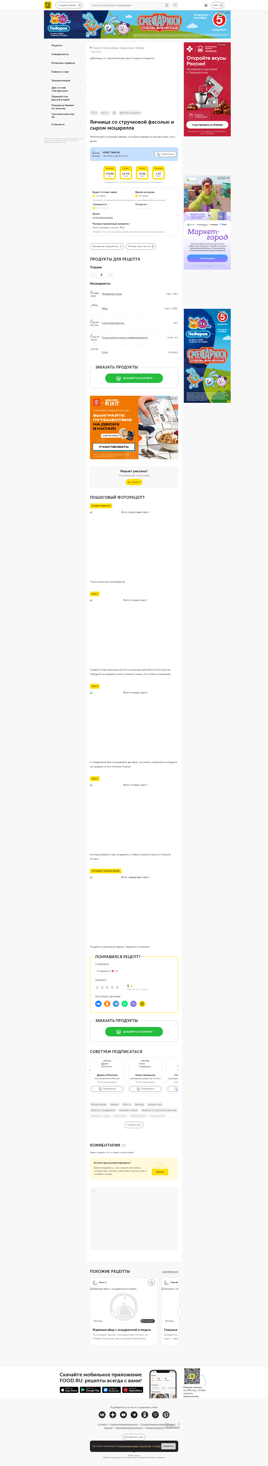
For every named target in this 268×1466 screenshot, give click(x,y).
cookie (157, 1446)
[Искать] (175, 5)
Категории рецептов (155, 1428)
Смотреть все (170, 1271)
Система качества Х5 (62, 116)
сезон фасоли (157, 1116)
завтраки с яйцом (128, 1110)
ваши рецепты (138, 1116)
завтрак (114, 1104)
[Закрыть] (179, 1424)
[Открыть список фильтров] (167, 5)
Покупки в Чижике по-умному (62, 107)
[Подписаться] (151, 1283)
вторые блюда (98, 1104)
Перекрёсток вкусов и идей (60, 98)
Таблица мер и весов (139, 246)
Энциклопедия (60, 80)
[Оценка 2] (102, 987)
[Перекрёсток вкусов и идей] (80, 98)
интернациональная (103, 217)
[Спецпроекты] (80, 54)
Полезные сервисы (63, 62)
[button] (90, 1070)
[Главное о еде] (80, 72)
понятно (168, 1446)
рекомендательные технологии (135, 1446)
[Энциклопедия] (80, 80)
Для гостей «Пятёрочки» (59, 89)
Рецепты (56, 45)
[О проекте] (80, 124)
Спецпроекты (60, 54)
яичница (139, 1104)
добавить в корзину (138, 378)
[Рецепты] (80, 45)
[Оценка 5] (117, 987)
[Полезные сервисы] (80, 63)
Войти (160, 1172)
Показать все (134, 1125)
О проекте (58, 124)
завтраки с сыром (100, 1116)
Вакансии (108, 1428)
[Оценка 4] (112, 987)
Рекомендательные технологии (129, 1428)
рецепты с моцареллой (103, 1110)
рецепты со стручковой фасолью (159, 1110)
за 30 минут (120, 1116)
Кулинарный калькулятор (105, 246)
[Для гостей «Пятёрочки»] (80, 89)
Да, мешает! (134, 482)
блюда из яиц (155, 1104)
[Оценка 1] (97, 987)
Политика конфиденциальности (124, 1424)
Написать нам (136, 1437)
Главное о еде (60, 71)
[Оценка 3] (107, 987)
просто (127, 1104)
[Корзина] (205, 5)
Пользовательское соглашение (154, 1424)
